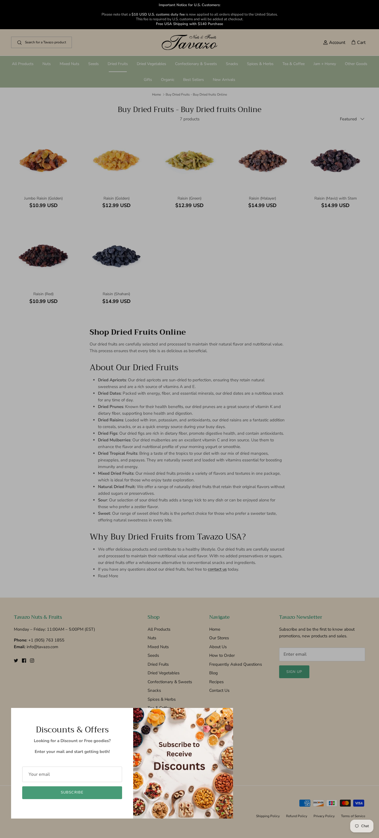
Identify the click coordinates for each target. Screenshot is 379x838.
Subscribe (72, 792)
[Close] (226, 715)
